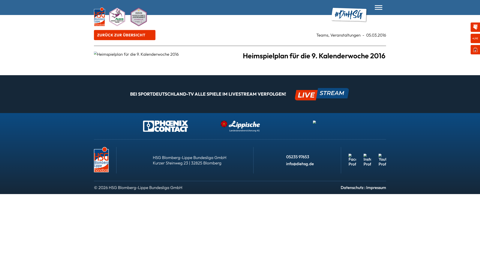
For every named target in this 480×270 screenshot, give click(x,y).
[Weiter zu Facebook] (352, 157)
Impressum (376, 187)
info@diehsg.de (300, 163)
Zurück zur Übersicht (121, 35)
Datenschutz (352, 187)
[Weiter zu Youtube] (382, 157)
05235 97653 (297, 156)
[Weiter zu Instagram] (367, 157)
